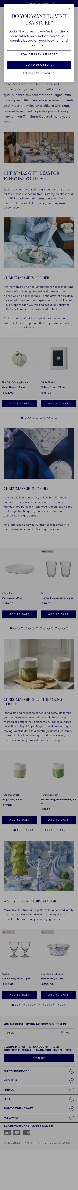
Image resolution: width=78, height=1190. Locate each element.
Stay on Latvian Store (39, 54)
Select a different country (39, 73)
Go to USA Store (39, 65)
